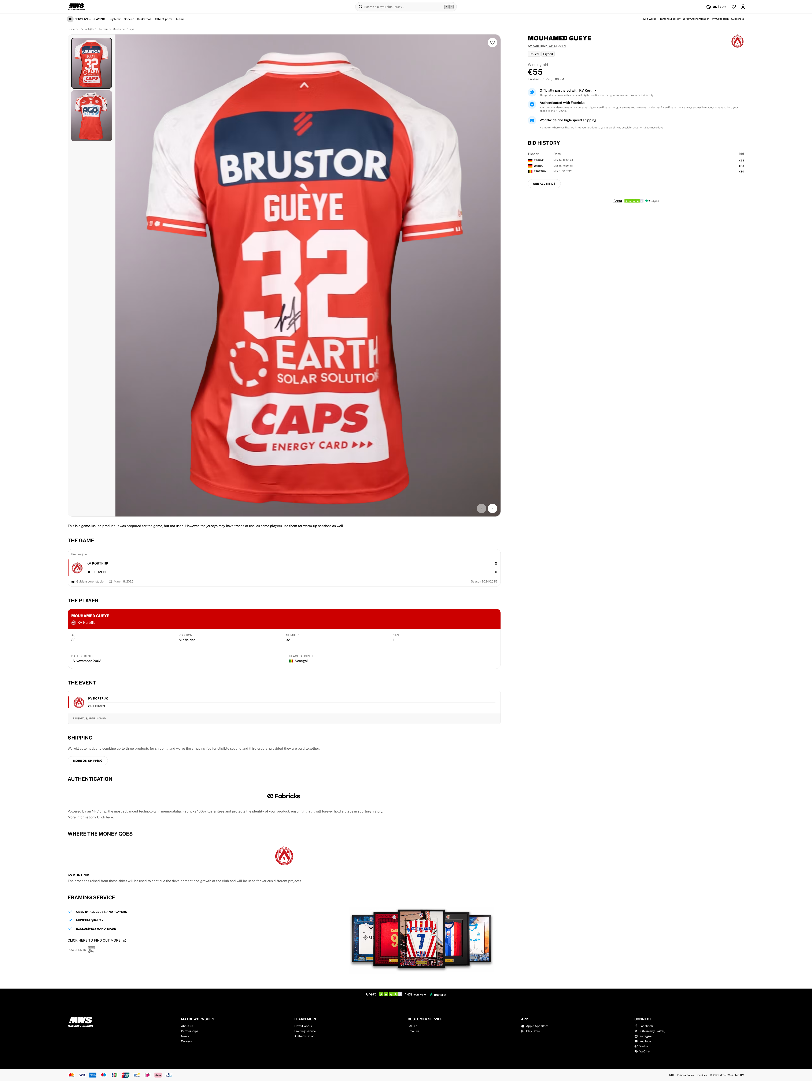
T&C (671, 1075)
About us (187, 1026)
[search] (406, 6)
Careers (186, 1041)
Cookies (702, 1075)
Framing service (305, 1031)
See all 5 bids (544, 183)
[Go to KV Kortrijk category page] (77, 568)
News (185, 1036)
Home (71, 29)
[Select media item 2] (91, 115)
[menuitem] (716, 6)
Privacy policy (685, 1075)
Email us (413, 1031)
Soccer (129, 19)
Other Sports (163, 19)
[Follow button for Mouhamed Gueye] (492, 42)
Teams (180, 19)
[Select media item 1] (91, 63)
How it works (303, 1026)
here (109, 817)
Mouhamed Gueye (123, 29)
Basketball (144, 19)
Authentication (304, 1036)
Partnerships (189, 1031)
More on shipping (88, 760)
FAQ (410, 1026)
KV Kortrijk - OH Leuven (94, 29)
